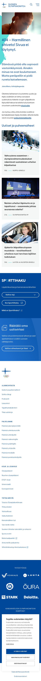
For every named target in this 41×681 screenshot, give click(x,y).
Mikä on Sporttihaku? (12, 311)
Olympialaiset (7, 471)
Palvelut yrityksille (8, 448)
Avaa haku (31, 4)
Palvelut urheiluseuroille (11, 430)
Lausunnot (6, 403)
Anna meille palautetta (10, 543)
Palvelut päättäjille (9, 444)
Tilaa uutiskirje (7, 412)
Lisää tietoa (10, 644)
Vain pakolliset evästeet (20, 657)
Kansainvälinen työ (9, 520)
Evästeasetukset (20, 663)
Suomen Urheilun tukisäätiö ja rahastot (16, 529)
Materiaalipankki (9, 538)
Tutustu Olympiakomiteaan (12, 502)
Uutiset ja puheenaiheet (11, 390)
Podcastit (5, 399)
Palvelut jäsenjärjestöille (11, 426)
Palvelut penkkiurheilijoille (12, 457)
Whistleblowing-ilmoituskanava (14, 547)
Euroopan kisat (7, 489)
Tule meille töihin (8, 525)
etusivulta (25, 106)
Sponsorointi (6, 534)
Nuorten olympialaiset (10, 475)
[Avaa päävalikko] (37, 4)
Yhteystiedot (6, 507)
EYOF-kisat (6, 480)
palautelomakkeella (22, 118)
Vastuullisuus (7, 511)
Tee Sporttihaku (12, 303)
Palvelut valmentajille (10, 439)
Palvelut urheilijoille (9, 435)
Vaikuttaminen (7, 516)
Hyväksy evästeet (20, 651)
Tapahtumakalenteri (9, 408)
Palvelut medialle (8, 453)
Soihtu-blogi (6, 394)
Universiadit (6, 484)
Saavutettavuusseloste (20, 672)
